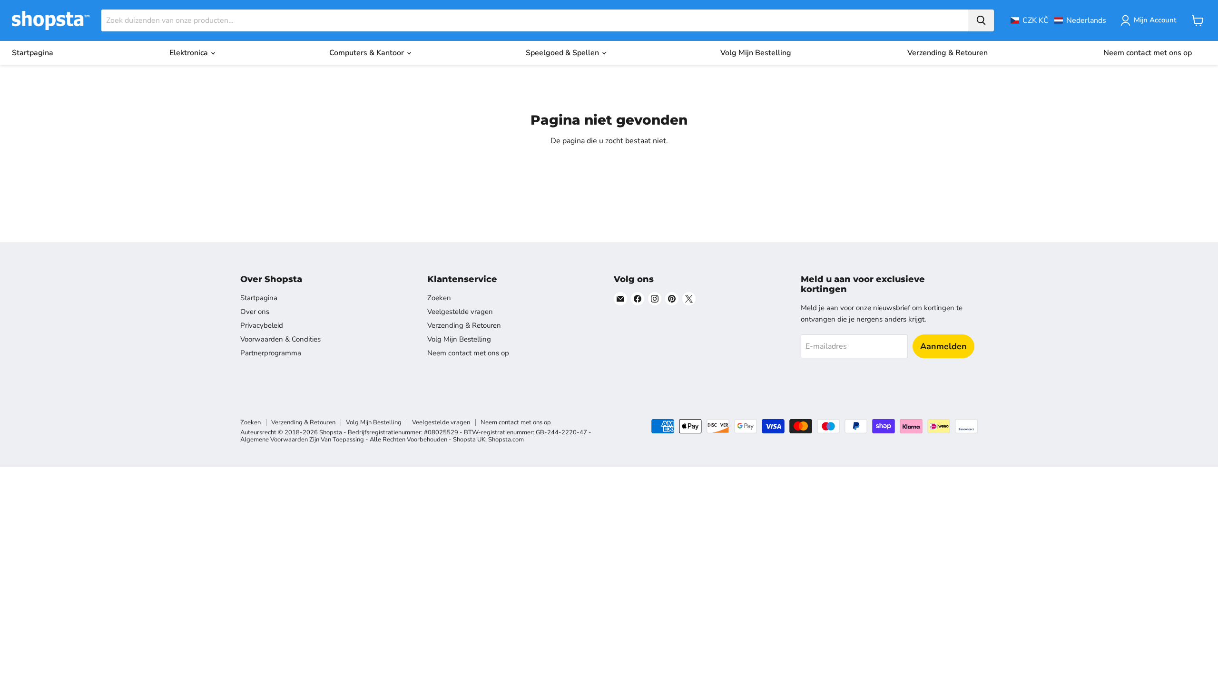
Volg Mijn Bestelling (755, 53)
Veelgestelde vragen (460, 311)
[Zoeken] (981, 20)
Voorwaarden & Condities (280, 339)
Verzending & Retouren (947, 53)
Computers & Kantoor (367, 53)
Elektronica (189, 53)
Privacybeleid (261, 325)
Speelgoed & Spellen (563, 53)
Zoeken (439, 298)
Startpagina (32, 53)
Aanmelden (943, 346)
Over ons (254, 311)
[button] (1058, 20)
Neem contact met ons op (1147, 53)
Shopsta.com (506, 439)
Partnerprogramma (270, 353)
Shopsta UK (469, 439)
